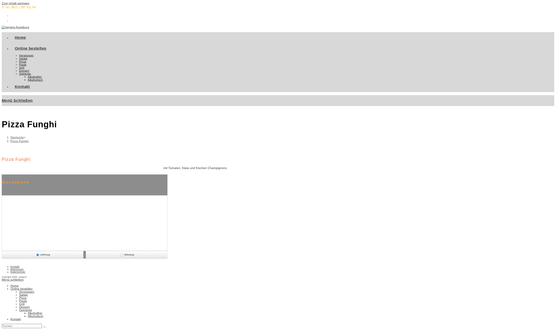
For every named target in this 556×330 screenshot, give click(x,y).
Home (14, 285)
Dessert (24, 307)
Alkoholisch (35, 316)
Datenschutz (17, 272)
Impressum (16, 269)
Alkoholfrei (35, 313)
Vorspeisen (26, 292)
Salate (23, 295)
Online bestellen (21, 288)
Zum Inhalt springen (15, 3)
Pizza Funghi (19, 141)
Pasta (23, 301)
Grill (22, 304)
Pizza (22, 298)
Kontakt (14, 266)
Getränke (25, 310)
